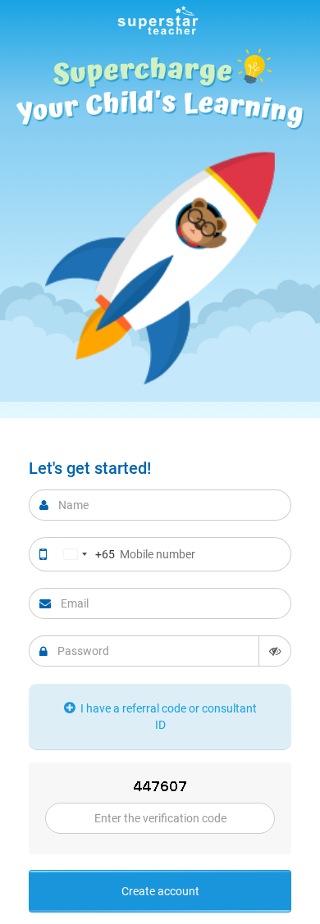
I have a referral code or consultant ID (167, 716)
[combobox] (86, 554)
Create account (160, 891)
